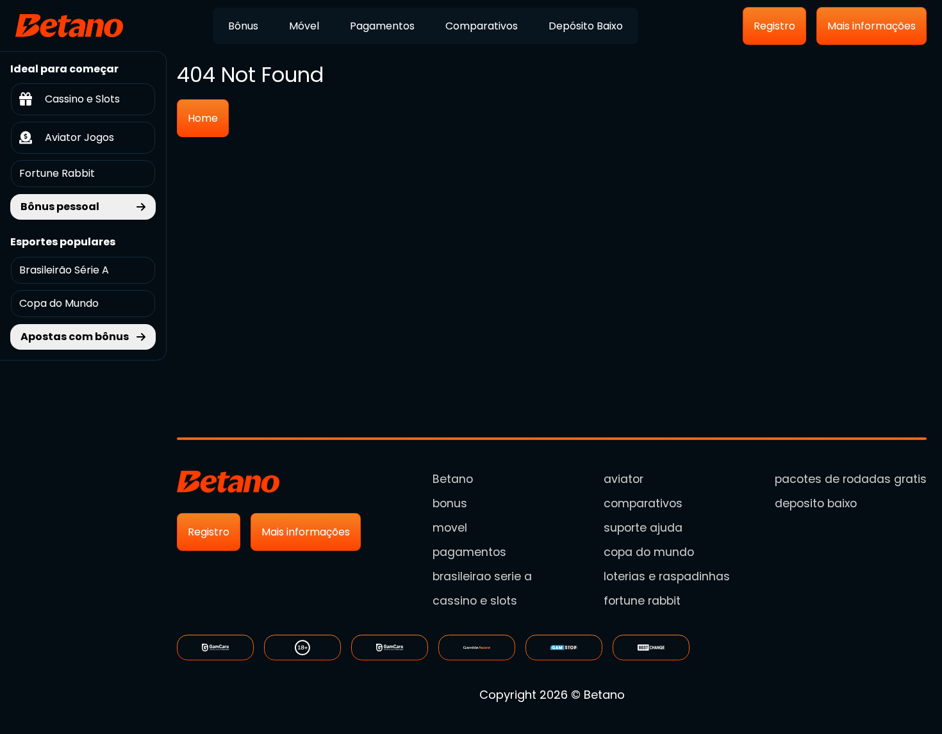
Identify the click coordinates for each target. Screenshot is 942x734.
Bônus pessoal (60, 206)
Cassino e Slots (82, 99)
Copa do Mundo (59, 303)
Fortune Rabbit (57, 173)
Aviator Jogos (79, 137)
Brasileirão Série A (64, 270)
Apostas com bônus (75, 336)
